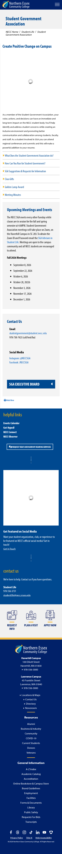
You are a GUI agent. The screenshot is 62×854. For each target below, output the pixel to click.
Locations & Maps (31, 695)
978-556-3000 (31, 669)
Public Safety (31, 812)
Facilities (31, 797)
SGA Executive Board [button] (24, 384)
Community (31, 733)
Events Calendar (11, 423)
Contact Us (31, 699)
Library (31, 807)
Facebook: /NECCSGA (18, 362)
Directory (31, 703)
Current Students (31, 743)
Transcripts (31, 821)
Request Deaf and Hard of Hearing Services (31, 446)
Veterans (31, 752)
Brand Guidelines (31, 788)
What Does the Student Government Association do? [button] (29, 155)
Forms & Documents (31, 802)
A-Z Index (31, 769)
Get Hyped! (8, 427)
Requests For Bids (31, 817)
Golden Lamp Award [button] (14, 187)
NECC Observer (10, 436)
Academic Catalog (31, 774)
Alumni (31, 723)
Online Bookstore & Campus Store (31, 783)
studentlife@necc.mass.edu (17, 595)
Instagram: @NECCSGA (19, 358)
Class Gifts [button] (9, 179)
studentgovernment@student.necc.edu (28, 333)
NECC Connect (10, 432)
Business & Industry (31, 728)
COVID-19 (31, 738)
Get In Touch (9, 548)
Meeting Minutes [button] (13, 195)
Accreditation (31, 778)
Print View (10, 400)
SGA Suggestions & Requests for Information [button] (25, 171)
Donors (31, 747)
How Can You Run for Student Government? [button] (25, 163)
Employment (31, 793)
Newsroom (31, 708)
